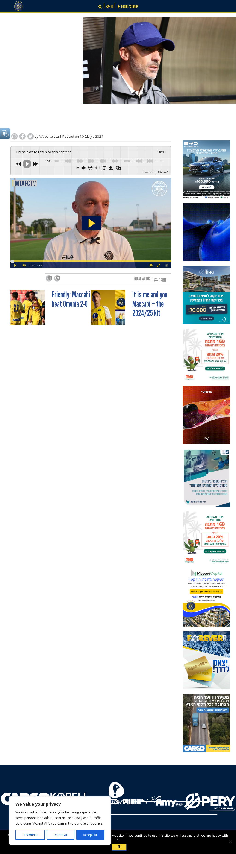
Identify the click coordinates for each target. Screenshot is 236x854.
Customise (30, 835)
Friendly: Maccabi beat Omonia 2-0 (71, 299)
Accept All (90, 835)
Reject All (61, 835)
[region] (60, 820)
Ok (119, 847)
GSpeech (163, 172)
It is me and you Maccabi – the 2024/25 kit (149, 304)
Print (163, 280)
